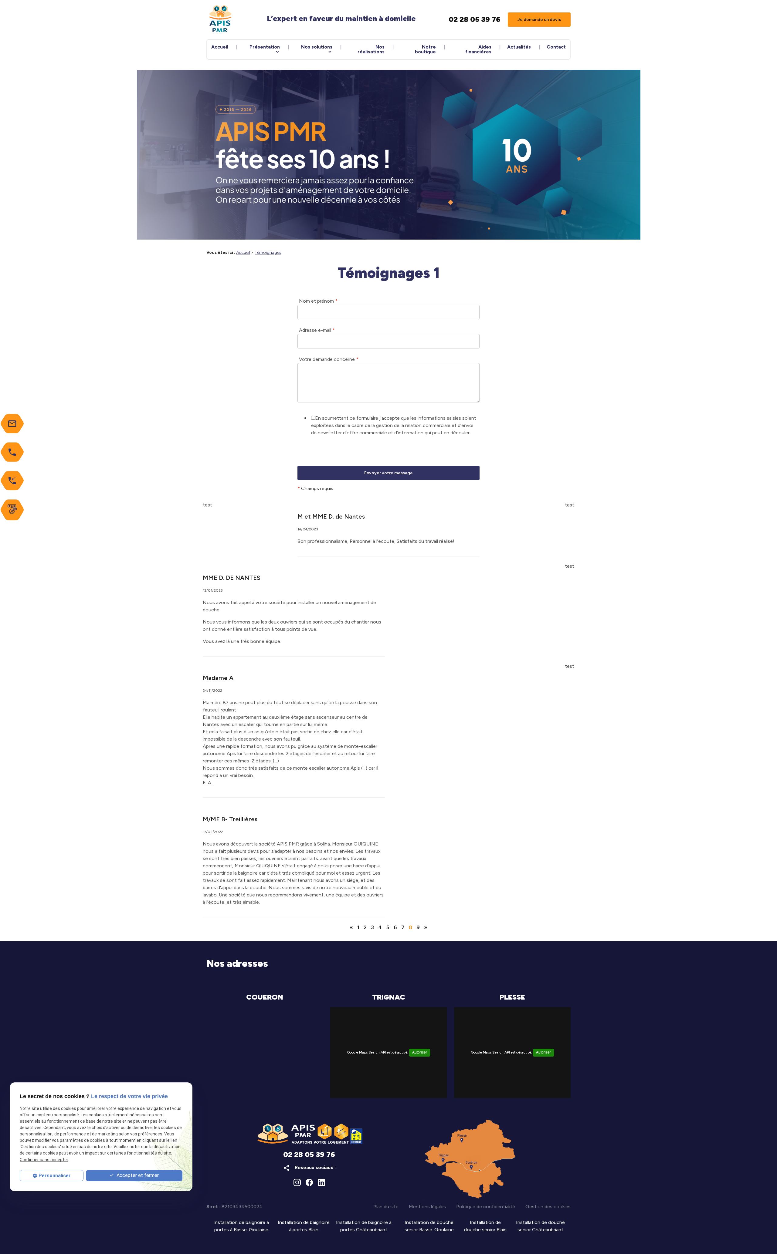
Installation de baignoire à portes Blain (304, 1225)
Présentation (264, 47)
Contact (556, 47)
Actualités (519, 47)
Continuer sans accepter (44, 1159)
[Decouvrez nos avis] (12, 509)
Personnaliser (55, 1175)
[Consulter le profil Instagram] (297, 1182)
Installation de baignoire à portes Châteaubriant (364, 1225)
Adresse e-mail (317, 330)
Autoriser (419, 1052)
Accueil (219, 47)
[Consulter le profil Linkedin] (321, 1182)
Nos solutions (316, 47)
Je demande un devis (539, 19)
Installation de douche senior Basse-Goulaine (429, 1225)
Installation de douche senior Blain (485, 1225)
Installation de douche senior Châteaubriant (540, 1225)
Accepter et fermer (137, 1175)
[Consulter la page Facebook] (309, 1182)
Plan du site (386, 1206)
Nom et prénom (318, 301)
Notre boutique (425, 49)
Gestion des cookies (548, 1206)
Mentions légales (427, 1206)
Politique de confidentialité (485, 1206)
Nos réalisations (371, 49)
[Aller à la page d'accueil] (220, 19)
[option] (388, 155)
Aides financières (478, 49)
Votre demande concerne (328, 359)
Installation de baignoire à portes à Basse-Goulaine (241, 1225)
